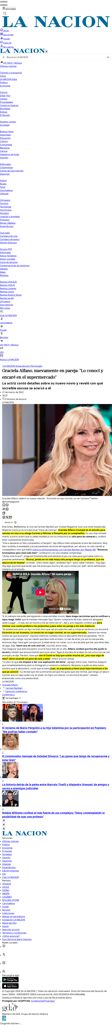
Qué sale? (5, 232)
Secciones (8, 34)
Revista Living (7, 291)
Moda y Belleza (7, 223)
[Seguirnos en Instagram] (3, 963)
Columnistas (6, 167)
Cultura (4, 141)
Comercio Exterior (9, 105)
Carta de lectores (9, 262)
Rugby (3, 183)
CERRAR (3, 2)
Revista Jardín (7, 298)
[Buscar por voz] (108, 57)
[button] (56, 205)
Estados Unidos (8, 121)
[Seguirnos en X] (3, 955)
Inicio (6, 30)
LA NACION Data (8, 79)
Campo (3, 98)
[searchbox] (55, 57)
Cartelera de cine (8, 236)
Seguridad (5, 134)
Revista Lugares (8, 288)
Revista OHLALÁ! (8, 281)
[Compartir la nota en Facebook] (3, 517)
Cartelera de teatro (10, 239)
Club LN (7, 42)
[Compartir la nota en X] (7, 517)
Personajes (36, 366)
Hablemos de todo (9, 154)
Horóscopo (6, 209)
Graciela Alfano (10, 684)
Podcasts (4, 219)
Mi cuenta (8, 46)
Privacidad (49, 1000)
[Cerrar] (46, 52)
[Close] (3, 821)
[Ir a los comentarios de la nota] (7, 505)
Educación (5, 138)
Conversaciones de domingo (15, 265)
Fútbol (3, 180)
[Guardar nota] (3, 505)
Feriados (4, 213)
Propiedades (6, 102)
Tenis (2, 187)
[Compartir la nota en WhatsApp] (7, 509)
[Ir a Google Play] (10, 981)
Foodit (6, 38)
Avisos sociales (7, 259)
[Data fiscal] (4, 1020)
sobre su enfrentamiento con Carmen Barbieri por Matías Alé (64, 549)
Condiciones (37, 1000)
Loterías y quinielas (10, 216)
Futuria (3, 92)
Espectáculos (22, 366)
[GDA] (10, 1010)
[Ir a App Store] (10, 987)
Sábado (4, 268)
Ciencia (3, 151)
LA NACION (8, 366)
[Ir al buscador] (5, 13)
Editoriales (5, 164)
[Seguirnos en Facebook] (3, 946)
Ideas (3, 272)
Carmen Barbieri (13, 688)
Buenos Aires (7, 131)
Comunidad (6, 144)
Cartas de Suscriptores (11, 170)
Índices (3, 111)
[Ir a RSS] (3, 972)
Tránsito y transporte (11, 72)
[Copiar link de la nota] (3, 513)
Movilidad (5, 108)
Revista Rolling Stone (11, 294)
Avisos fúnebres (8, 255)
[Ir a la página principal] (56, 26)
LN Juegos (5, 200)
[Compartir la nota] (3, 509)
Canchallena (6, 190)
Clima (3, 75)
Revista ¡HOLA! (7, 285)
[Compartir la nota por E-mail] (10, 517)
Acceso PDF (6, 249)
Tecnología (5, 206)
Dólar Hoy (5, 95)
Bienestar (5, 147)
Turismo (4, 203)
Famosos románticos (16, 691)
